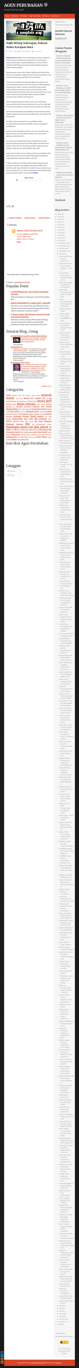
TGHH (38, 437)
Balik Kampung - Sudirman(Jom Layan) (65, 354)
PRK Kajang (43, 430)
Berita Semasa (26, 403)
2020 (59, 217)
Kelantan (48, 414)
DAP (43, 407)
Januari (61, 1322)
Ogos (61, 254)
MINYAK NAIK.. (18, 421)
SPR (19, 437)
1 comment (38, 51)
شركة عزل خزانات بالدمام (25, 239)
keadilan (37, 414)
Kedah (42, 414)
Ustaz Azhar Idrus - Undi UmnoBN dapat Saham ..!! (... (66, 915)
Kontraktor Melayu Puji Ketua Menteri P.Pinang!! (66, 1236)
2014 (59, 233)
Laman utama (29, 218)
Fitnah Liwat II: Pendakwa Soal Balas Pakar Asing (66, 593)
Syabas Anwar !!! (64, 431)
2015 (59, 230)
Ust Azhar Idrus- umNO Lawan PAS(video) (65, 457)
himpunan (43, 411)
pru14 (35, 432)
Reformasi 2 (16, 435)
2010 (59, 1324)
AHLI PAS (21, 395)
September (63, 251)
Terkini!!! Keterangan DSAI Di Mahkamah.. (66, 689)
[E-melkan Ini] (7, 206)
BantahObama (11, 401)
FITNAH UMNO (13, 411)
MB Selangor (40, 419)
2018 (59, 222)
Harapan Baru (32, 411)
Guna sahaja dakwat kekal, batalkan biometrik (66, 1186)
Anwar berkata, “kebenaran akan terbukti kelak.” (66, 696)
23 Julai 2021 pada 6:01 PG (33, 230)
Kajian (31, 414)
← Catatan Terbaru (14, 218)
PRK (23, 430)
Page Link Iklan (34, 16)
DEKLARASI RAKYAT (25, 409)
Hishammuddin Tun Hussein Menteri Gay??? (66, 1023)
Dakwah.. (36, 407)
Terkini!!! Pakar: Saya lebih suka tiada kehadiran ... (66, 641)
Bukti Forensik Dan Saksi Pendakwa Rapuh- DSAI (66, 674)
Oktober (62, 248)
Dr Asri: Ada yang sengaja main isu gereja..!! (66, 1061)
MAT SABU (28, 419)
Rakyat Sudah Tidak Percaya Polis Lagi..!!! (66, 1271)
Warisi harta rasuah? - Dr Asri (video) (66, 464)
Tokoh (50, 437)
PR (15, 429)
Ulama (13, 439)
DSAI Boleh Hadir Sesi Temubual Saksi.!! (65, 1102)
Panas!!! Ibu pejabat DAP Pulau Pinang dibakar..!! (66, 851)
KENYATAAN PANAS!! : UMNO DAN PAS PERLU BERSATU (64, 175)
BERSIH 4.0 (10, 407)
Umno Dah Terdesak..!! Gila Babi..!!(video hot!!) (66, 899)
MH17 (50, 419)
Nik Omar (38, 421)
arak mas (19, 398)
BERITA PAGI (11, 404)
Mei (60, 1311)
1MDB (8, 395)
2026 (59, 214)
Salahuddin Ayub (36, 434)
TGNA (44, 437)
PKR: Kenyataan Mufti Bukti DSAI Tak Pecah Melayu (66, 436)
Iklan (7, 414)
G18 (21, 411)
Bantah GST (29, 398)
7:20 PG (10, 51)
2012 (59, 238)
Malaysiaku (17, 419)
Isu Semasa (23, 414)
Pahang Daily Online (21, 363)
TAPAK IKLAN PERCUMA (64, 25)
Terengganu (31, 437)
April (61, 1314)
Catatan (12, 471)
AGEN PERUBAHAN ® (26, 5)
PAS (27, 424)
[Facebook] (2, 1352)
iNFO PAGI (13, 414)
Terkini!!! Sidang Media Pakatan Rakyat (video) (65, 387)
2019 (59, 219)
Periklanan (55, 16)
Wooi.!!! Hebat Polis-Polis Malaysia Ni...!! (66, 753)
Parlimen (19, 424)
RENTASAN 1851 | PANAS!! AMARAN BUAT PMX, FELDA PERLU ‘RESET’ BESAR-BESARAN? (33, 340)
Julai (60, 1306)
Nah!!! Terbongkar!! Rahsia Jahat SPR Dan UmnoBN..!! (65, 1279)
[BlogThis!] (9, 206)
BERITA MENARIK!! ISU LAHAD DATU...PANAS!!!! (30, 303)
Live (46, 416)
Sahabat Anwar (25, 434)
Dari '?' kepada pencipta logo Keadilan (64, 1200)
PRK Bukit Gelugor (31, 430)
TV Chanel (23, 16)
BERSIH (49, 404)
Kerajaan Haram (21, 416)
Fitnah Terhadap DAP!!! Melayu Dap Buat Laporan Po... (66, 1140)
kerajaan (9, 416)
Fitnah (43, 409)
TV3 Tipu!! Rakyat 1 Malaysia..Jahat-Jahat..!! (65, 361)
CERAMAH (27, 407)
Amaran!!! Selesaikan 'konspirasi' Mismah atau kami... (64, 1033)
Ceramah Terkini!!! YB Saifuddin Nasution (65, 610)
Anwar (10, 397)
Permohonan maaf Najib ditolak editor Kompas (65, 657)
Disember (62, 243)
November (63, 246)
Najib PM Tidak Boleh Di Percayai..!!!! (64, 891)
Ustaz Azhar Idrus (23, 439)
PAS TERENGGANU (38, 424)
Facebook (45, 16)
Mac (60, 1316)
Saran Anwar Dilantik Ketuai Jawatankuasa (65, 681)
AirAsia (28, 395)
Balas (19, 242)
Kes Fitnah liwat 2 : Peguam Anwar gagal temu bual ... (66, 1124)
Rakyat (50, 432)
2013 (59, 235)
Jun (60, 1308)
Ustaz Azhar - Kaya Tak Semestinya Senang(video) (66, 727)
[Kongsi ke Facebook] (13, 206)
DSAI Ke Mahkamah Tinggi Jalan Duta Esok (66, 1116)
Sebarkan (49, 434)
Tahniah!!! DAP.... (64, 392)
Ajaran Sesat (35, 395)
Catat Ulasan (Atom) (22, 282)
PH (50, 427)
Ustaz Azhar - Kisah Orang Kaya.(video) (66, 817)
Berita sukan (41, 404)
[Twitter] (2, 1355)
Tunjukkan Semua (46, 386)
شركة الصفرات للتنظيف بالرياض (27, 234)
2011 (59, 240)
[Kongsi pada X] (11, 206)
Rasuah (8, 434)
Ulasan (12, 475)
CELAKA (19, 407)
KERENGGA (18, 347)
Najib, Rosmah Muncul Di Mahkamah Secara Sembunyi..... (64, 1014)
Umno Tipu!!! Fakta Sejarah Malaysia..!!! (65, 258)
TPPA (8, 439)
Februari (62, 1319)
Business (15, 16)
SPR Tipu (24, 437)
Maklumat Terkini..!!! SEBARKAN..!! (64, 1291)
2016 (59, 227)
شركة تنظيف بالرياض (24, 236)
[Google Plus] (2, 1359)
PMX (12, 430)
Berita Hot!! (44, 400)
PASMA (49, 424)
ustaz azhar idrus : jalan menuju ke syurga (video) (65, 710)
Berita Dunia (32, 401)
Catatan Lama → (44, 218)
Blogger (64, 1353)
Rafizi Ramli (42, 432)
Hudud (49, 411)
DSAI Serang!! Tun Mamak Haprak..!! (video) (66, 789)
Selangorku (11, 437)
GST (24, 411)
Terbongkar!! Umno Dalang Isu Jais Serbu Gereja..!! (66, 923)
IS (18, 414)
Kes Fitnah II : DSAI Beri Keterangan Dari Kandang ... (65, 703)
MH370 (9, 421)
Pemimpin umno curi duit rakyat (27, 426)
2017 (59, 225)
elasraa (20, 230)
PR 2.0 (19, 430)
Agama (14, 395)
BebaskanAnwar (22, 401)
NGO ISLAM (29, 421)
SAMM (43, 434)
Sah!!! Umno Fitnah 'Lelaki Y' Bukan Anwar (65, 407)
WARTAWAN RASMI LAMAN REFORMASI (30, 336)
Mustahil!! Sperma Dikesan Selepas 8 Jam (66, 481)
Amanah (46, 395)
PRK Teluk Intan (26, 432)
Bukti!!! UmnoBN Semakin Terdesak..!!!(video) (66, 844)
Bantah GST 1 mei (43, 398)
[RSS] (2, 1362)
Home (7, 16)
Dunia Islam (36, 409)
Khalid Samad (37, 416)
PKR (8, 429)
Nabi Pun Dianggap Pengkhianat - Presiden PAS (66, 285)
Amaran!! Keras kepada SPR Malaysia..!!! (64, 1109)
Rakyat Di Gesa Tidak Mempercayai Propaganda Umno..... (64, 808)
